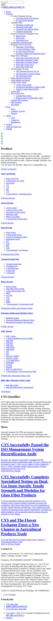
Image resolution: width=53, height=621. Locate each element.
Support (14, 113)
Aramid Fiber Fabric (24, 96)
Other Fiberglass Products (21, 78)
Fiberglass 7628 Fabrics (25, 47)
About (8, 116)
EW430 (9, 367)
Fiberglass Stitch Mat (24, 27)
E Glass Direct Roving (24, 20)
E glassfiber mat (12, 268)
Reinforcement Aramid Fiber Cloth (29, 98)
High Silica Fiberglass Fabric (27, 60)
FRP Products (16, 102)
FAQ (13, 118)
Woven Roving (7, 203)
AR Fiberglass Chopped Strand (28, 74)
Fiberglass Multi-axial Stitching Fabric (30, 54)
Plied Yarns (20, 38)
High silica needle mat (24, 67)
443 (7, 354)
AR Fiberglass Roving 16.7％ (27, 71)
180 (7, 190)
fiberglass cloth (12, 214)
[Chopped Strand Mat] (10, 254)
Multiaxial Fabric (12, 318)
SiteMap (9, 618)
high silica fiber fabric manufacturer (20, 387)
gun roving (10, 183)
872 (7, 241)
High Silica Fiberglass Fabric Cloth (15, 380)
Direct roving (11, 286)
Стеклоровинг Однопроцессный (19, 304)
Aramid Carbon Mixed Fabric (27, 89)
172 (7, 185)
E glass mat (10, 271)
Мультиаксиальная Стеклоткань (19, 322)
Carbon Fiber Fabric (24, 85)
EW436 (9, 365)
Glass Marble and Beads (20, 80)
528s (8, 248)
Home (8, 12)
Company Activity (18, 111)
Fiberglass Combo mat (24, 25)
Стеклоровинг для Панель (17, 250)
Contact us (15, 120)
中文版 (9, 129)
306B (8, 302)
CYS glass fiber (12, 604)
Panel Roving (6, 228)
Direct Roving (7, 282)
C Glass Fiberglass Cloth (25, 49)
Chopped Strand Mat (24, 31)
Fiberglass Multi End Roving (27, 18)
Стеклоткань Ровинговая (16, 219)
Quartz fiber (15, 91)
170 (7, 192)
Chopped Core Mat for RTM (27, 29)
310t (7, 300)
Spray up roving (12, 178)
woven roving (11, 208)
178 (7, 187)
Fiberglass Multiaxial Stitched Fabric (20, 320)
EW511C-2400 (12, 358)
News (8, 107)
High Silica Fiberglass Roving (27, 58)
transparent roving (13, 239)
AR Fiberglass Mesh (24, 76)
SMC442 (9, 343)
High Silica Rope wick (25, 65)
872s (8, 243)
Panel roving (11, 232)
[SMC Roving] (7, 326)
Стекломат (10, 273)
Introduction (15, 122)
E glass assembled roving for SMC (19, 338)
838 (7, 246)
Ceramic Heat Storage (19, 100)
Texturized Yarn (22, 40)
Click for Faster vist (13, 127)
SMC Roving (6, 331)
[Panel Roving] (7, 223)
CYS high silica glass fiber (16, 609)
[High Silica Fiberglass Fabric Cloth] (15, 376)
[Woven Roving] (8, 198)
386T (8, 293)
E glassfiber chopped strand (21, 42)
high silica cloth (12, 385)
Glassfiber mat (11, 266)
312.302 (9, 295)
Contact (9, 124)
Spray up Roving (8, 174)
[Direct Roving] (7, 277)
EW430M (10, 363)
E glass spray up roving (15, 181)
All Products (6, 391)
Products (9, 14)
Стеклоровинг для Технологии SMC (21, 371)
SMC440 (9, 341)
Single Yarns (21, 36)
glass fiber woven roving (15, 212)
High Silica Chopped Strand (27, 62)
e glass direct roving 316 (15, 291)
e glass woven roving (14, 210)
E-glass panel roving (14, 235)
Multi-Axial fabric (13, 217)
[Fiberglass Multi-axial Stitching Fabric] (17, 308)
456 (7, 352)
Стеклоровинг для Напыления (19, 194)
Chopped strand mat (14, 264)
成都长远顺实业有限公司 (17, 606)
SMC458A (10, 347)
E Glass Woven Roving (25, 51)
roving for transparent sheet (16, 237)
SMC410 (9, 345)
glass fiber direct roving (15, 289)
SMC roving (11, 336)
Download (15, 105)
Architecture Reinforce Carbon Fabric (30, 87)
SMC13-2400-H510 (14, 369)
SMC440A (10, 349)
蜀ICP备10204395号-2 (15, 615)
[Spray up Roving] (8, 169)
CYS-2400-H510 (12, 360)
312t (7, 297)
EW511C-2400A (12, 356)
